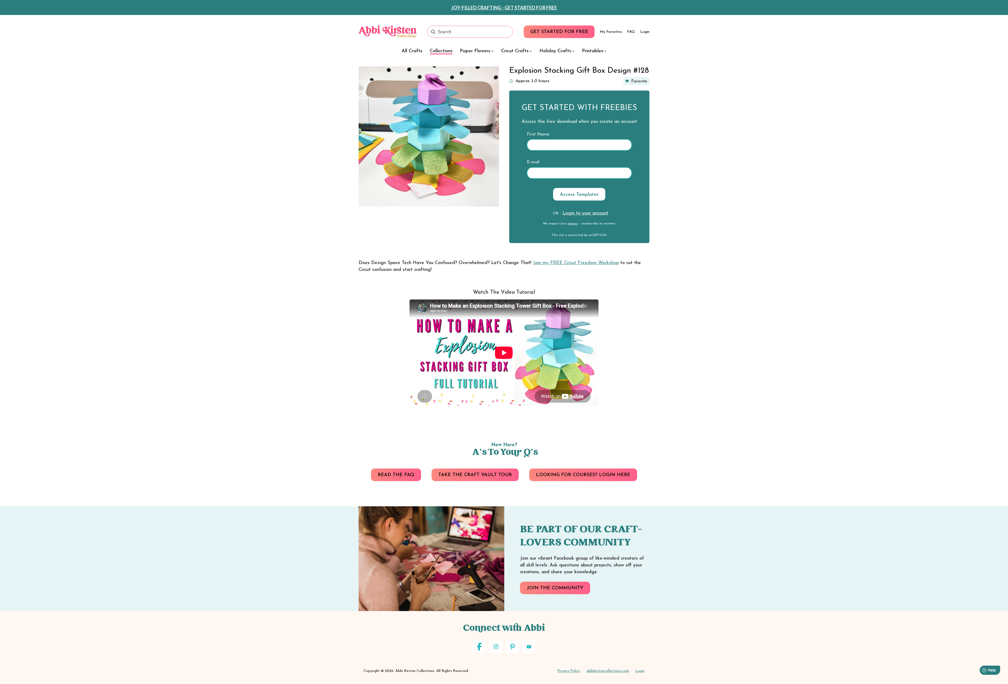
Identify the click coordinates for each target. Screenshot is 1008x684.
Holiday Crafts (555, 51)
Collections (441, 51)
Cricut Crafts (515, 51)
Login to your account (585, 213)
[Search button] (433, 32)
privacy (573, 223)
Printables (592, 51)
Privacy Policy (568, 671)
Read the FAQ (396, 475)
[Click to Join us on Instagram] (495, 646)
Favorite (639, 81)
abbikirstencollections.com (607, 671)
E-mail (533, 162)
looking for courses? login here (583, 475)
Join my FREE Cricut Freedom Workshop (576, 263)
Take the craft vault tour (475, 475)
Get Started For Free (559, 32)
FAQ (631, 32)
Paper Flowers (475, 51)
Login (644, 32)
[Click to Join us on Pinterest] (512, 646)
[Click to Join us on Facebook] (479, 646)
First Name (538, 134)
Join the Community (555, 588)
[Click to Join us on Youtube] (529, 646)
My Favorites (611, 32)
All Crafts (412, 51)
